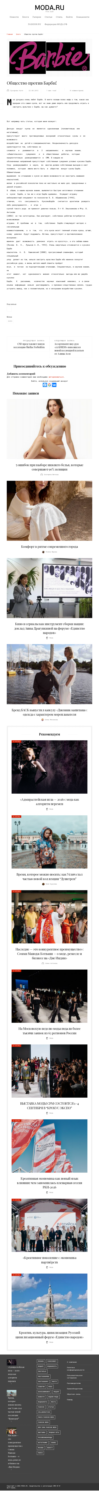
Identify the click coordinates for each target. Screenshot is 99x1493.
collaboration (44, 1412)
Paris (40, 1453)
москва (40, 1448)
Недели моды (53, 1397)
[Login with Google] (49, 385)
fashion (41, 1407)
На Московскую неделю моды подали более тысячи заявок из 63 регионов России (49, 1030)
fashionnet (52, 1361)
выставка (41, 1432)
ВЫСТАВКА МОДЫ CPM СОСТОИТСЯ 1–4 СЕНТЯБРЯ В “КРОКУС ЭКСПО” (49, 1105)
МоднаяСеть (52, 1366)
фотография (42, 1442)
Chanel (53, 1442)
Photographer (43, 1376)
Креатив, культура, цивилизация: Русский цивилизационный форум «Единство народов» (49, 1334)
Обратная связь (74, 1394)
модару (41, 1366)
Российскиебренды (45, 1437)
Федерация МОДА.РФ (56, 24)
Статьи (48, 17)
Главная (10, 34)
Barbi (10, 321)
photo (54, 1381)
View (48, 429)
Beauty (50, 1448)
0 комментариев (76, 90)
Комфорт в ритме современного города (49, 546)
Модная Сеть (54, 1432)
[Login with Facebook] (45, 385)
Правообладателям (74, 1389)
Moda (50, 1386)
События (41, 1386)
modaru (41, 1361)
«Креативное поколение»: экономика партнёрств (49, 1260)
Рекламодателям (74, 1383)
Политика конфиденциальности (75, 1368)
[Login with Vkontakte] (54, 385)
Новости (14, 17)
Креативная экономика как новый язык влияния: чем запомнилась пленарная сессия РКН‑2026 (49, 1182)
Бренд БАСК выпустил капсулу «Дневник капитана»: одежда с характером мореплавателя (49, 712)
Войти (69, 17)
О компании (72, 1362)
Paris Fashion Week (46, 1417)
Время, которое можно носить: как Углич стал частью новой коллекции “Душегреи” (50, 876)
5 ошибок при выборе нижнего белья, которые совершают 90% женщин (49, 467)
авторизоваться (56, 377)
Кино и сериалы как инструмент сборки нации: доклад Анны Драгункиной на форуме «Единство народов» (49, 628)
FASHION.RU (34, 24)
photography (43, 1381)
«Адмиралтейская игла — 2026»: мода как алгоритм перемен (49, 801)
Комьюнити (82, 17)
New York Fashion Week (47, 1427)
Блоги (25, 17)
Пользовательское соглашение (74, 1376)
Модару (56, 1392)
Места (53, 1402)
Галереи (36, 17)
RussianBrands (44, 1392)
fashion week (43, 1422)
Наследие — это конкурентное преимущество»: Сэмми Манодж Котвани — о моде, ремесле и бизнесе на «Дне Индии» (49, 953)
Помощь (70, 1399)
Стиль (59, 17)
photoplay (42, 1371)
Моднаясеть (42, 1402)
